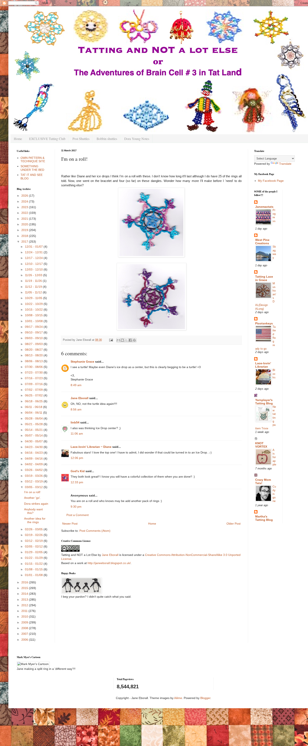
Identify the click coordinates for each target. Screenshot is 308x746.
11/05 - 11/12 (34, 292)
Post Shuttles (80, 138)
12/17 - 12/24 (34, 258)
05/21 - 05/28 (34, 424)
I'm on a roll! (32, 492)
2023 (25, 207)
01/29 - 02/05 (34, 552)
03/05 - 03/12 (34, 487)
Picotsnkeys (264, 323)
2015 (25, 588)
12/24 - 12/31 (34, 252)
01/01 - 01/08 (34, 575)
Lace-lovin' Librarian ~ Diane (91, 446)
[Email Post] (111, 339)
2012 (25, 605)
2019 (25, 230)
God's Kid (78, 471)
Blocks (274, 373)
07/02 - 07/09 (34, 389)
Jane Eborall (79, 398)
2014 (25, 593)
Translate (285, 163)
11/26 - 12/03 (34, 275)
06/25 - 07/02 (34, 395)
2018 (25, 236)
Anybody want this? (33, 511)
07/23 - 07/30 (34, 372)
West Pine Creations (262, 241)
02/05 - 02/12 (34, 546)
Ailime (178, 698)
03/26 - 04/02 (34, 470)
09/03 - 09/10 (34, 338)
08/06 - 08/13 (34, 361)
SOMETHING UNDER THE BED (32, 168)
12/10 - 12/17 (34, 263)
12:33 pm (77, 482)
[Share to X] (126, 340)
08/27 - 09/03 (34, 344)
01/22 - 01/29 (34, 557)
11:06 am (77, 433)
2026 (25, 195)
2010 (25, 616)
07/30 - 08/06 (34, 366)
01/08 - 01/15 (34, 569)
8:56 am (76, 409)
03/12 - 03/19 (34, 481)
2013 (25, 599)
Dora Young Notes (136, 138)
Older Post (233, 523)
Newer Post (70, 523)
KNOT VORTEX (261, 445)
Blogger (205, 698)
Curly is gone (274, 494)
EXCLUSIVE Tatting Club (47, 138)
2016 (25, 582)
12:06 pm (77, 458)
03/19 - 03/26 (34, 475)
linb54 (75, 422)
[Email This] (118, 340)
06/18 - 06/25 (34, 401)
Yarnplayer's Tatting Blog (264, 401)
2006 (25, 639)
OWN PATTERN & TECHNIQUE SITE (33, 159)
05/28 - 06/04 (34, 418)
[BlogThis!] (122, 340)
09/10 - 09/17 (34, 332)
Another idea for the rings (34, 520)
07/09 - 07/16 (34, 384)
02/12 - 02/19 (34, 540)
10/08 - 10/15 (34, 315)
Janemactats (264, 206)
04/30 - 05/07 (34, 441)
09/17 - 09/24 (34, 326)
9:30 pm (76, 506)
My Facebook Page (271, 180)
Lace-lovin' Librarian (263, 365)
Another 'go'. (32, 497)
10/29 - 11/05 (34, 298)
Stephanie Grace (82, 361)
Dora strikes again (36, 503)
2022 (25, 212)
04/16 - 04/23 (34, 452)
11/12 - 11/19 (34, 286)
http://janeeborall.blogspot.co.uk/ (109, 563)
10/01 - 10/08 (34, 321)
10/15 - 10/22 (34, 309)
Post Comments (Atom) (94, 530)
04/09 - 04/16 (34, 458)
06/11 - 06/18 (34, 407)
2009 (25, 622)
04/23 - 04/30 (34, 447)
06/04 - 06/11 (34, 412)
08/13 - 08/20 (34, 355)
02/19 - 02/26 (34, 535)
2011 (24, 611)
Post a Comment (77, 515)
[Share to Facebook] (130, 340)
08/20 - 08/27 (34, 349)
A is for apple (274, 457)
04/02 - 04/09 (34, 464)
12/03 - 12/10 (34, 269)
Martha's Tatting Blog (264, 518)
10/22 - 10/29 (34, 304)
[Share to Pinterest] (134, 340)
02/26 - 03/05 (34, 529)
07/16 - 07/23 (34, 378)
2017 (25, 241)
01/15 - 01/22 (34, 563)
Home (18, 138)
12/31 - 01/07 (34, 246)
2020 (25, 224)
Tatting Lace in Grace (264, 278)
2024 (25, 201)
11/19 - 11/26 (34, 280)
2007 (25, 633)
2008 (25, 628)
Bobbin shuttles (107, 138)
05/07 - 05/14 (34, 435)
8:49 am (76, 385)
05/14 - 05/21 (34, 429)
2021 (25, 218)
